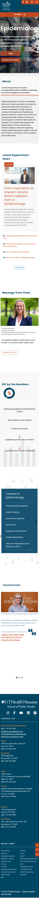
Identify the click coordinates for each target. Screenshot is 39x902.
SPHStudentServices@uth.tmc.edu (13, 734)
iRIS (2, 877)
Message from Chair (10, 352)
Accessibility (5, 851)
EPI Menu (18, 14)
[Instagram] (8, 713)
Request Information (10, 60)
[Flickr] (35, 713)
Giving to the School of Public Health (8, 873)
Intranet (22, 851)
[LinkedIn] (28, 713)
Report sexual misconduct (29, 859)
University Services (26, 867)
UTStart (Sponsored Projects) (26, 873)
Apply (10, 53)
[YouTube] (21, 713)
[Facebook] (14, 713)
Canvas (3, 864)
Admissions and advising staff (12, 737)
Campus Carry (6, 861)
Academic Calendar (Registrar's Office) (8, 857)
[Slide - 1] (19, 678)
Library (22, 853)
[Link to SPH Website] (19, 704)
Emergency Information (9, 869)
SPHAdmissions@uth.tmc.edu (12, 732)
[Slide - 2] (22, 678)
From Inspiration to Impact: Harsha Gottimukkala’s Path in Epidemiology (19, 196)
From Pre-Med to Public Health (17, 252)
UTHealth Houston (26, 869)
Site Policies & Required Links (28, 862)
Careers (4, 867)
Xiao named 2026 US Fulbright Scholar (20, 258)
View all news (19, 267)
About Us (4, 853)
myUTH (22, 856)
